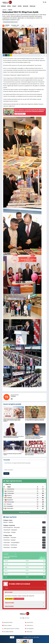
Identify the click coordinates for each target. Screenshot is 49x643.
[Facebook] (21, 618)
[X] (23, 618)
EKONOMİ (25, 6)
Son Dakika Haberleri (8, 631)
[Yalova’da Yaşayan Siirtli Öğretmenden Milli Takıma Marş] (35, 446)
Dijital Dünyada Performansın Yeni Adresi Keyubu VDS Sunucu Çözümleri (13, 437)
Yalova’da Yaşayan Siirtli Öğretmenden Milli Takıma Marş (34, 454)
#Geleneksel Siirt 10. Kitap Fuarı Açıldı (10, 22)
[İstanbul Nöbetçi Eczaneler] (45, 584)
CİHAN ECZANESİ (9, 603)
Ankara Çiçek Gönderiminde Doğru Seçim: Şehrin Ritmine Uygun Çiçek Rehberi (12, 420)
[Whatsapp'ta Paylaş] (8, 55)
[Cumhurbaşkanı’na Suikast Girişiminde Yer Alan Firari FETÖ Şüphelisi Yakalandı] (35, 412)
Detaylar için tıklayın (24, 512)
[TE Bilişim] (6, 397)
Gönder (6, 473)
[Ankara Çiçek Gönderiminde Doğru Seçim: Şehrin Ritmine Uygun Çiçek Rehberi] (13, 412)
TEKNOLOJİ (32, 6)
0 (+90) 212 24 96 (20, 598)
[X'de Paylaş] (6, 55)
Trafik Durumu (30, 625)
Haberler (4, 9)
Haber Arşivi (29, 631)
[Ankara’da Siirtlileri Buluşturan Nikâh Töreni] (13, 446)
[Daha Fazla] (11, 55)
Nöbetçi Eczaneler (8, 622)
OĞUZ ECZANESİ (9, 606)
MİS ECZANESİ (8, 592)
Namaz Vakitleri (7, 625)
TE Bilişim (13, 396)
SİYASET (14, 6)
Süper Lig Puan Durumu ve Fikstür (11, 628)
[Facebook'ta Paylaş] (4, 55)
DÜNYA (9, 6)
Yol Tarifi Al (9, 598)
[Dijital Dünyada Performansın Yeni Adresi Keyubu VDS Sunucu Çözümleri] (13, 429)
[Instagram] (26, 618)
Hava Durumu (30, 622)
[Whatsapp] (28, 618)
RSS (13, 637)
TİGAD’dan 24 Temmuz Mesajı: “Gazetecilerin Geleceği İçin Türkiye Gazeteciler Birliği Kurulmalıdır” (34, 437)
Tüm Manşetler (30, 628)
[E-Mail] (12, 399)
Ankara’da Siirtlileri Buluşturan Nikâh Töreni (12, 454)
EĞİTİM (19, 6)
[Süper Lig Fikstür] (45, 517)
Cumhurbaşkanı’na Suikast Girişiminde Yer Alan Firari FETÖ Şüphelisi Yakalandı (34, 419)
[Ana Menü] (45, 2)
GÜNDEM (3, 6)
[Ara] (43, 2)
